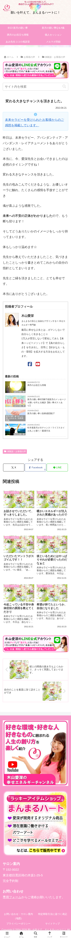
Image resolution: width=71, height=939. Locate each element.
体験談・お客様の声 (16, 451)
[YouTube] (38, 364)
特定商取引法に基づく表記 (52, 914)
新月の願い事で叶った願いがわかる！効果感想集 (14, 418)
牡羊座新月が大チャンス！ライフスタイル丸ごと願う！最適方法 (46, 429)
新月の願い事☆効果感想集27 (41, 413)
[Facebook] (30, 364)
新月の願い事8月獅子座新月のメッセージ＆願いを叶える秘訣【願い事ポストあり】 (46, 402)
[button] (64, 87)
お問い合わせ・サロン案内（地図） (18, 916)
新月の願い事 (19, 392)
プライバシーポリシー (18, 923)
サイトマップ (52, 923)
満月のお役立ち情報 (36, 385)
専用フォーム (12, 897)
